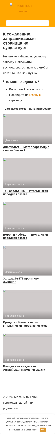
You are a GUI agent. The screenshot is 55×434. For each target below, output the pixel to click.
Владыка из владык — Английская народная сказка (24, 368)
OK (42, 430)
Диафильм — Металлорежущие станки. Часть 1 (26, 148)
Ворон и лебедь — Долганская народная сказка (25, 236)
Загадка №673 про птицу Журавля (21, 280)
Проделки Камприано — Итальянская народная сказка (25, 324)
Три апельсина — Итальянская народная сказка (25, 192)
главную (35, 94)
